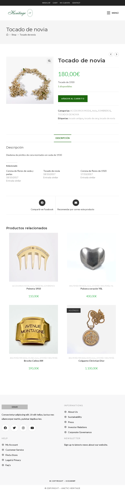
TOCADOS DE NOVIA (68, 114)
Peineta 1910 (34, 288)
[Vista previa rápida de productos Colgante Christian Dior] (117, 310)
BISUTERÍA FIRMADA (77, 286)
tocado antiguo (76, 118)
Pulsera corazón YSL (91, 288)
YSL (111, 286)
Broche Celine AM (33, 360)
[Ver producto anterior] (111, 54)
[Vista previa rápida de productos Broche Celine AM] (60, 310)
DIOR (88, 358)
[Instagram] (23, 428)
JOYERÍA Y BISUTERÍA (101, 286)
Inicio (94, 110)
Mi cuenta (65, 3)
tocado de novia (107, 118)
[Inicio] (7, 34)
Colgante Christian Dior (91, 360)
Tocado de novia (28, 34)
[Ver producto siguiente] (116, 54)
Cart (55, 3)
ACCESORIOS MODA (80, 110)
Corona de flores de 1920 (93, 170)
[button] (49, 60)
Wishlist (46, 3)
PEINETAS (39, 286)
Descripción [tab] (63, 138)
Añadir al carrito (72, 98)
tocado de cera (91, 118)
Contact (76, 3)
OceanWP (71, 481)
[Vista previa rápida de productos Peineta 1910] (60, 238)
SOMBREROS (104, 110)
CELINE (31, 358)
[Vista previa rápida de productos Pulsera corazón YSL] (117, 238)
